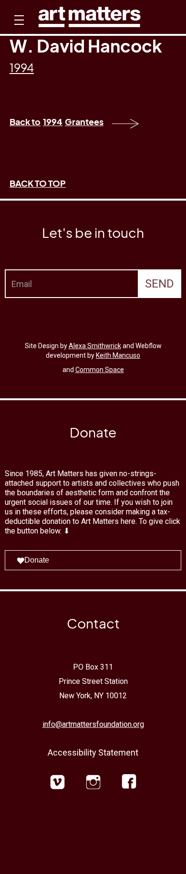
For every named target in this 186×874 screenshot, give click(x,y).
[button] (18, 28)
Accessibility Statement (93, 752)
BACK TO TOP (38, 183)
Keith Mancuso (118, 355)
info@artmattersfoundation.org (93, 724)
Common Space (99, 369)
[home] (89, 19)
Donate (36, 560)
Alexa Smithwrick (95, 346)
